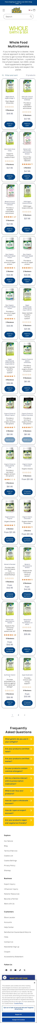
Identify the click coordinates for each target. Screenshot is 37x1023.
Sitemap (7, 870)
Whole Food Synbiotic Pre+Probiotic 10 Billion (27, 622)
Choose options (27, 492)
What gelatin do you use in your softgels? (16, 740)
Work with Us (9, 904)
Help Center (9, 927)
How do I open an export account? (15, 811)
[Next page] (24, 715)
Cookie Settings (10, 861)
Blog (6, 846)
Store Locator (9, 917)
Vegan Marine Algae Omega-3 (10, 97)
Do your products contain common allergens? (16, 769)
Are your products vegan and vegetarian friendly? (16, 821)
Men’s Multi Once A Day (9, 149)
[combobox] (18, 16)
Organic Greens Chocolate (27, 517)
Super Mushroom (27, 675)
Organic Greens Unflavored (27, 464)
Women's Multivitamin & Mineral (27, 566)
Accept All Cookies (18, 1020)
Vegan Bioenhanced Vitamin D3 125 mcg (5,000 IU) (9, 362)
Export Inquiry (9, 884)
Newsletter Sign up (11, 947)
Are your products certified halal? (17, 750)
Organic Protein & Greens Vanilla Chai (9, 465)
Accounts (8, 922)
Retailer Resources (11, 894)
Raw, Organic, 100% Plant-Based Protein (9, 256)
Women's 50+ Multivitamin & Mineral (9, 621)
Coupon (7, 952)
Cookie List (8, 856)
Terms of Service (10, 851)
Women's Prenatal (9, 564)
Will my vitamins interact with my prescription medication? (16, 781)
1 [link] (12, 715)
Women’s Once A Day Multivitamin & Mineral (10, 203)
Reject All (18, 1014)
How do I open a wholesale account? (16, 802)
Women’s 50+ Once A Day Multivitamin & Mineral (27, 151)
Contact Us (8, 942)
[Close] (34, 983)
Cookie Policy (18, 1003)
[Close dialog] (4, 977)
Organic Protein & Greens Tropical (9, 414)
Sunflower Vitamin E (9, 675)
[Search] (31, 16)
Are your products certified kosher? (17, 760)
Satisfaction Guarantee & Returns (17, 932)
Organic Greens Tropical (9, 517)
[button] (3, 10)
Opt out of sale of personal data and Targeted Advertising (19, 1008)
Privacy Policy (9, 865)
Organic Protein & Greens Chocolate (27, 414)
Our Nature (8, 841)
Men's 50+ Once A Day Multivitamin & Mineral (27, 98)
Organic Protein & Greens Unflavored (27, 361)
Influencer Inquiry (11, 889)
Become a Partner (11, 899)
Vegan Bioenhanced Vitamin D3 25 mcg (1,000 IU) (27, 307)
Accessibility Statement (13, 957)
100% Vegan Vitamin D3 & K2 (27, 202)
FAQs (6, 937)
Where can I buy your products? (14, 792)
